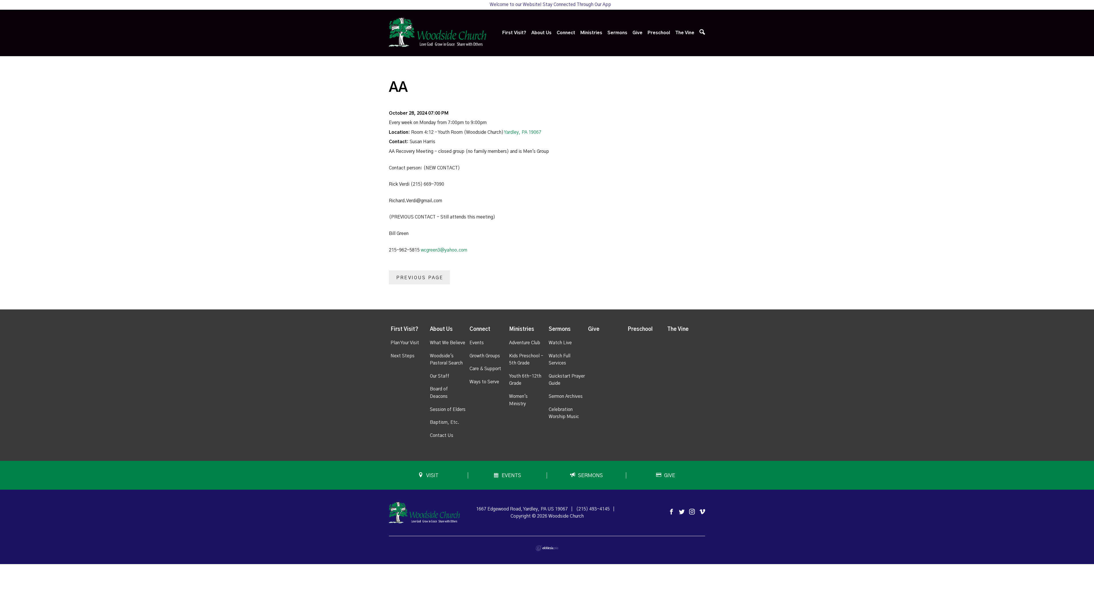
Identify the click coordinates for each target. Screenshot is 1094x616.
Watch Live (560, 343)
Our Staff (439, 376)
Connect (566, 33)
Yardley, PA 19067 (522, 132)
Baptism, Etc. (444, 422)
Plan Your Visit (405, 343)
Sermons (617, 33)
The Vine (684, 33)
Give (637, 33)
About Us (541, 33)
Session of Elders (448, 409)
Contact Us (441, 435)
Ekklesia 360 (547, 548)
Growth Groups (485, 356)
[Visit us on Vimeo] (702, 512)
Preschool (659, 33)
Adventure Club (524, 343)
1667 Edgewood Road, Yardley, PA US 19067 (522, 509)
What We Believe (447, 343)
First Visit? (514, 33)
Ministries (591, 33)
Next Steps (403, 356)
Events (477, 343)
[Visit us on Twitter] (682, 512)
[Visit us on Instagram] (692, 512)
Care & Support (485, 368)
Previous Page (420, 277)
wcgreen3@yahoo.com (444, 250)
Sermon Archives (566, 396)
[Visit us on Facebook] (671, 512)
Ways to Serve (484, 382)
